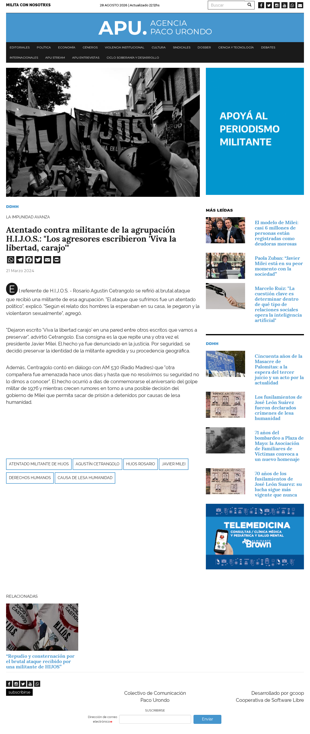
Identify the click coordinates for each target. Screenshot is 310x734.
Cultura (159, 47)
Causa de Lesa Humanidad (85, 477)
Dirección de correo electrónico (102, 719)
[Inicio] (155, 27)
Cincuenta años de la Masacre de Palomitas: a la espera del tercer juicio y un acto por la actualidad (279, 369)
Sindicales (181, 47)
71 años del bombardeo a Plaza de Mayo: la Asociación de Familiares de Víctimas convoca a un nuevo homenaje (279, 445)
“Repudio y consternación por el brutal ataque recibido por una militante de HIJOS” (40, 661)
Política (44, 47)
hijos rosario (140, 464)
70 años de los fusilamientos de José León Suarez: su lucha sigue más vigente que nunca (278, 484)
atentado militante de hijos (39, 464)
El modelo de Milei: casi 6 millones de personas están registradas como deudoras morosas (276, 233)
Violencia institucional (124, 47)
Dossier (204, 47)
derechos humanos (30, 477)
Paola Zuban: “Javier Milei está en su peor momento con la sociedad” (279, 266)
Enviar (207, 719)
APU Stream (55, 57)
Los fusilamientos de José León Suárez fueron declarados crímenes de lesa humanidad (278, 407)
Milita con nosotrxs (28, 5)
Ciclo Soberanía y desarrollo (133, 57)
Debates (268, 47)
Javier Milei (174, 464)
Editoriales (20, 47)
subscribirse (19, 692)
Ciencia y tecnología (236, 47)
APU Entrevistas (85, 57)
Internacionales (24, 57)
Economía (66, 47)
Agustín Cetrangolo (97, 464)
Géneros (90, 47)
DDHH (12, 206)
